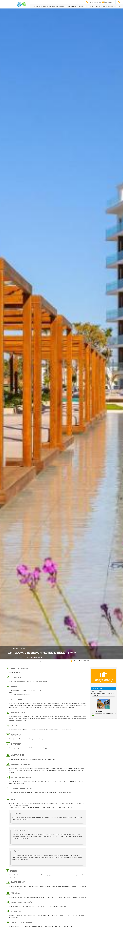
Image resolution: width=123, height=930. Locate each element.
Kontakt (36, 6)
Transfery (80, 6)
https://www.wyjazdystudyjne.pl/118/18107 (104, 713)
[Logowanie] (118, 2)
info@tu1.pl (108, 2)
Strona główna (40, 661)
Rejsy (85, 6)
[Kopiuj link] (93, 716)
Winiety (49, 6)
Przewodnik (60, 6)
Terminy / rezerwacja (103, 680)
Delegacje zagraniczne (71, 6)
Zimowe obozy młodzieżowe (102, 6)
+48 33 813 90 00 (94, 2)
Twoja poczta (42, 6)
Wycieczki (90, 6)
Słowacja (54, 6)
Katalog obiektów (115, 6)
